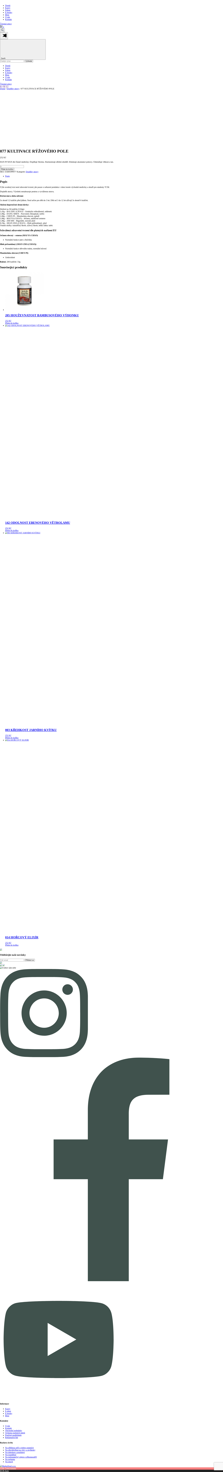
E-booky (8, 12)
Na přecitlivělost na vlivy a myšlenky (20, 1450)
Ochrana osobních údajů (15, 1433)
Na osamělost (10, 1455)
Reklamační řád (11, 1437)
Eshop (7, 10)
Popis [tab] (7, 176)
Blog (7, 15)
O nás (7, 17)
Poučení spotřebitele (13, 1435)
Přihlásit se (29, 960)
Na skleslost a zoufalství (15, 1452)
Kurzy (7, 8)
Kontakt (8, 19)
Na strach (9, 1462)
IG (1, 86)
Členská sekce (6, 24)
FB (4, 86)
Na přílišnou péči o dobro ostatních (19, 1448)
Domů (7, 5)
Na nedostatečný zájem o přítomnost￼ (21, 1457)
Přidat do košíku (7, 169)
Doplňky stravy (13, 89)
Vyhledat (28, 61)
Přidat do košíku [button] (11, 323)
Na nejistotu (10, 1459)
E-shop (8, 1411)
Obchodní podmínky (13, 1430)
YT (7, 86)
